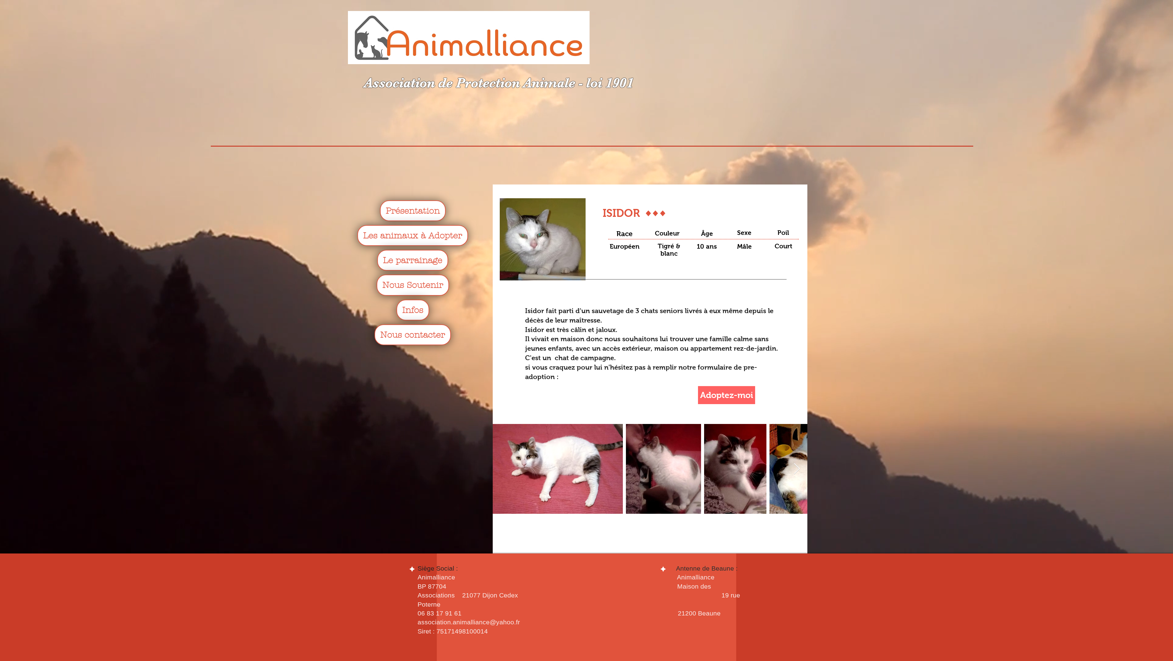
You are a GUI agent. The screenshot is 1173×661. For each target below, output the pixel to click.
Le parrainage (412, 260)
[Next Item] (796, 469)
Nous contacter (412, 335)
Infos (412, 310)
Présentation (413, 211)
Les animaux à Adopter (412, 235)
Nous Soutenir (412, 285)
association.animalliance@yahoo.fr (469, 622)
